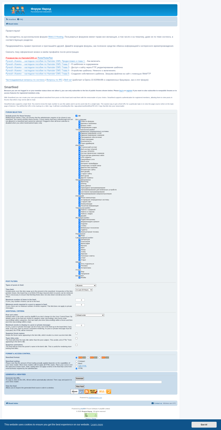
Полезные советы (88, 256)
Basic (80, 363)
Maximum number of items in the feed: (21, 299)
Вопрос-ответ (86, 125)
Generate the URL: (13, 378)
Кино (82, 247)
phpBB (82, 408)
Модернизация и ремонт (90, 221)
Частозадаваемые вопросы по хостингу (25, 80)
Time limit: (10, 289)
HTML (80, 368)
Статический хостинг (89, 147)
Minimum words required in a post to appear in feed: (26, 304)
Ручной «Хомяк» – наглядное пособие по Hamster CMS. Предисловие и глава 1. (45, 61)
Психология (85, 241)
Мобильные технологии (90, 228)
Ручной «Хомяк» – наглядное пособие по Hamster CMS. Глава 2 (37, 64)
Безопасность (86, 141)
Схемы (83, 226)
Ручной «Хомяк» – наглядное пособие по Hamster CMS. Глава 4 (37, 70)
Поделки (84, 224)
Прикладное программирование (93, 188)
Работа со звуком (87, 212)
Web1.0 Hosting (55, 37)
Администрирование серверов (92, 135)
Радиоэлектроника (88, 219)
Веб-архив (85, 176)
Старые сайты (86, 174)
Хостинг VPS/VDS (87, 151)
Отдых (83, 260)
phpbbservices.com (95, 397)
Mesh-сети (85, 161)
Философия (85, 243)
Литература (85, 239)
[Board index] (18, 10)
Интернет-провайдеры (89, 163)
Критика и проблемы (89, 123)
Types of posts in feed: (15, 285)
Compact (81, 361)
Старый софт (86, 202)
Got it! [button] (204, 424)
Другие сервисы (87, 178)
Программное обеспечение (91, 137)
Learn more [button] (97, 424)
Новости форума (87, 121)
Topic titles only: (12, 338)
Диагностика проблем (89, 167)
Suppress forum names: (15, 333)
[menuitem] (11, 19)
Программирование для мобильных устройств (99, 190)
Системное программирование (93, 192)
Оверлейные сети (88, 159)
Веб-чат (68, 80)
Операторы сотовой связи (91, 165)
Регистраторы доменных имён (92, 155)
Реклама (84, 266)
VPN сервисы (86, 157)
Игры (83, 235)
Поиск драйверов (87, 143)
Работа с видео (87, 214)
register (129, 90)
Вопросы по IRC (54, 80)
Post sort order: (12, 315)
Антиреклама (86, 268)
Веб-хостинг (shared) (89, 149)
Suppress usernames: (14, 345)
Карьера (84, 254)
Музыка (84, 245)
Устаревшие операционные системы (95, 200)
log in (121, 90)
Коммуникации (86, 204)
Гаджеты (84, 230)
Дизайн (83, 216)
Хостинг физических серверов (92, 153)
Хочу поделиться (87, 264)
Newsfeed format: (13, 357)
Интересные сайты (88, 169)
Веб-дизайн (85, 171)
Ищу (82, 271)
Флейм (83, 277)
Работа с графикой (88, 210)
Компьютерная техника (90, 232)
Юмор (83, 250)
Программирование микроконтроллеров (96, 194)
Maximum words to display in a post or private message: (28, 325)
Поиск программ (87, 139)
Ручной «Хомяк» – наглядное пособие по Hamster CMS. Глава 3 (37, 67)
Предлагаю (85, 274)
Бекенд (83, 183)
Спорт (83, 258)
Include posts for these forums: (18, 116)
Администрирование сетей (91, 133)
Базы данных (86, 186)
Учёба (83, 252)
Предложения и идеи (89, 127)
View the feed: (11, 386)
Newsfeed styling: (13, 361)
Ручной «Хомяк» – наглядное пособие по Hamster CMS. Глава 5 (37, 74)
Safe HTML (82, 366)
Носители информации (89, 206)
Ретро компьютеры (88, 198)
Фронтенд (84, 181)
